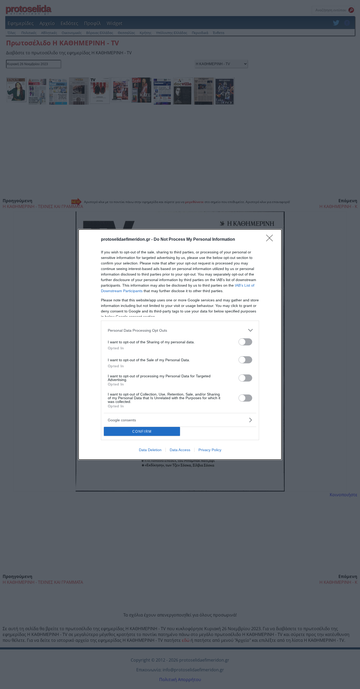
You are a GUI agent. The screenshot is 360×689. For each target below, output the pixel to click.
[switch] (245, 341)
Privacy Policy (209, 450)
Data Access (180, 450)
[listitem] (180, 330)
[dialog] (180, 344)
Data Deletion (150, 450)
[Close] (271, 240)
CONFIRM (142, 431)
